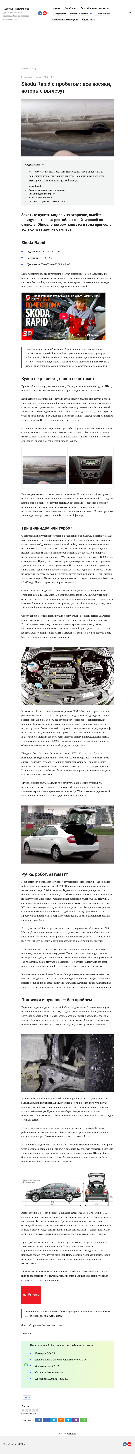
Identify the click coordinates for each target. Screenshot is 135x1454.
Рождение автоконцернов (65, 19)
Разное (38, 77)
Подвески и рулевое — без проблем (46, 201)
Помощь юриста (102, 13)
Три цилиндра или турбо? (41, 193)
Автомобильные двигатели (95, 8)
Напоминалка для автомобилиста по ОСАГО (60, 1359)
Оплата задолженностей (49, 1372)
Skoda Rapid (34, 186)
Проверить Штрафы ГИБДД (51, 1378)
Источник (26, 1333)
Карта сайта (88, 19)
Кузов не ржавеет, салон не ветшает (46, 190)
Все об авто (70, 8)
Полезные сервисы (79, 13)
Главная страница (29, 69)
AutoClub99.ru (16, 9)
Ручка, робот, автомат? (40, 197)
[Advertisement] (67, 47)
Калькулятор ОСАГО (47, 1365)
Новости (56, 8)
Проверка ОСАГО (45, 1353)
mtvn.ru (72, 1433)
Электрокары (59, 13)
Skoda (27, 1397)
